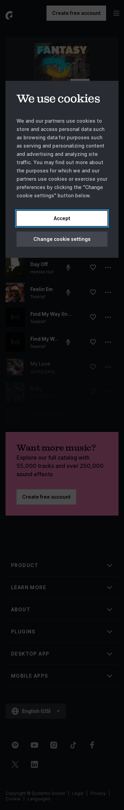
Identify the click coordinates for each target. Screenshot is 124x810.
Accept (62, 218)
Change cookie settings (62, 239)
